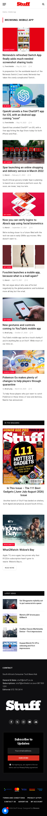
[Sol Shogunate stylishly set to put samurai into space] (10, 604)
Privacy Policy (24, 767)
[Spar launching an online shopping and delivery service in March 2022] (23, 152)
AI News (7, 106)
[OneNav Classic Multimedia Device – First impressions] (10, 632)
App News (7, 162)
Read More (9, 568)
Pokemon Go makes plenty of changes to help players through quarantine (22, 381)
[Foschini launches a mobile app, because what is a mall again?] (23, 257)
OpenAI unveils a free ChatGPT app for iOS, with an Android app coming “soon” (23, 115)
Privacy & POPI (34, 798)
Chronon (36, 808)
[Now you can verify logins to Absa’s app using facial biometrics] (23, 204)
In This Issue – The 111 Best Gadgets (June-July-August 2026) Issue (23, 492)
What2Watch (9, 544)
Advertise (23, 802)
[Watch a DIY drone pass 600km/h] (10, 618)
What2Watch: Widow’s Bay (18, 549)
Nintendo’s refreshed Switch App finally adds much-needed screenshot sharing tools (22, 59)
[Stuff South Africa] (23, 4)
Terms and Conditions (14, 798)
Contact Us (10, 802)
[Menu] (4, 4)
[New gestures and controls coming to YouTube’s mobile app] (23, 309)
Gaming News (9, 50)
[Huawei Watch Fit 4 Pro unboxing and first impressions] (10, 646)
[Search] (43, 4)
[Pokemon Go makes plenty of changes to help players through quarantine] (23, 362)
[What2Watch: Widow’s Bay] (23, 530)
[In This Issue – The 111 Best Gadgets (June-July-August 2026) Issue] (23, 456)
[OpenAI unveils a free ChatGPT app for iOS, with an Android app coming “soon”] (23, 95)
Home (5, 12)
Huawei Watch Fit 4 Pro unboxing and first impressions (29, 645)
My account (37, 802)
